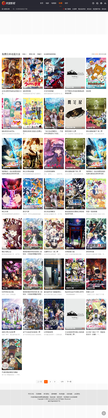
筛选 (24, 54)
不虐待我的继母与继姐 (10, 372)
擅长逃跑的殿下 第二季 (94, 131)
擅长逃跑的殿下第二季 (73, 171)
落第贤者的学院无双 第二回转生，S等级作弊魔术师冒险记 (33, 294)
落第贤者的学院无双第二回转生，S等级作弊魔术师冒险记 (33, 254)
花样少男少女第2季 (8, 332)
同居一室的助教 (91, 211)
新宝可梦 (26, 211)
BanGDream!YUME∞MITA (74, 292)
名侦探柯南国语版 (50, 54)
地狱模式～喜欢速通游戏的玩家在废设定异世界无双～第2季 (95, 173)
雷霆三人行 (90, 292)
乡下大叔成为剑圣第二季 (31, 332)
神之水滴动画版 (28, 171)
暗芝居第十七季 (70, 131)
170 (62, 381)
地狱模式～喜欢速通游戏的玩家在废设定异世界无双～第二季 (11, 173)
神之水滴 (5, 211)
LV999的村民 (48, 332)
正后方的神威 (48, 91)
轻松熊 (88, 91)
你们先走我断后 (49, 211)
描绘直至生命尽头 (8, 131)
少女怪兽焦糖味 (49, 171)
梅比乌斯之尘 (6, 252)
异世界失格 (90, 252)
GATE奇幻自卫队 (8, 292)
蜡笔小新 (32, 54)
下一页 (69, 381)
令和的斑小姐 (70, 252)
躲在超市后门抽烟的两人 (52, 292)
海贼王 (39, 54)
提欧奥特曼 (27, 91)
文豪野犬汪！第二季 (51, 252)
